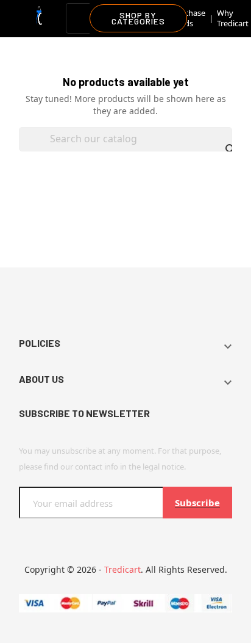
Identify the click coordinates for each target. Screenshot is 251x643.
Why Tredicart (233, 18)
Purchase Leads (188, 18)
